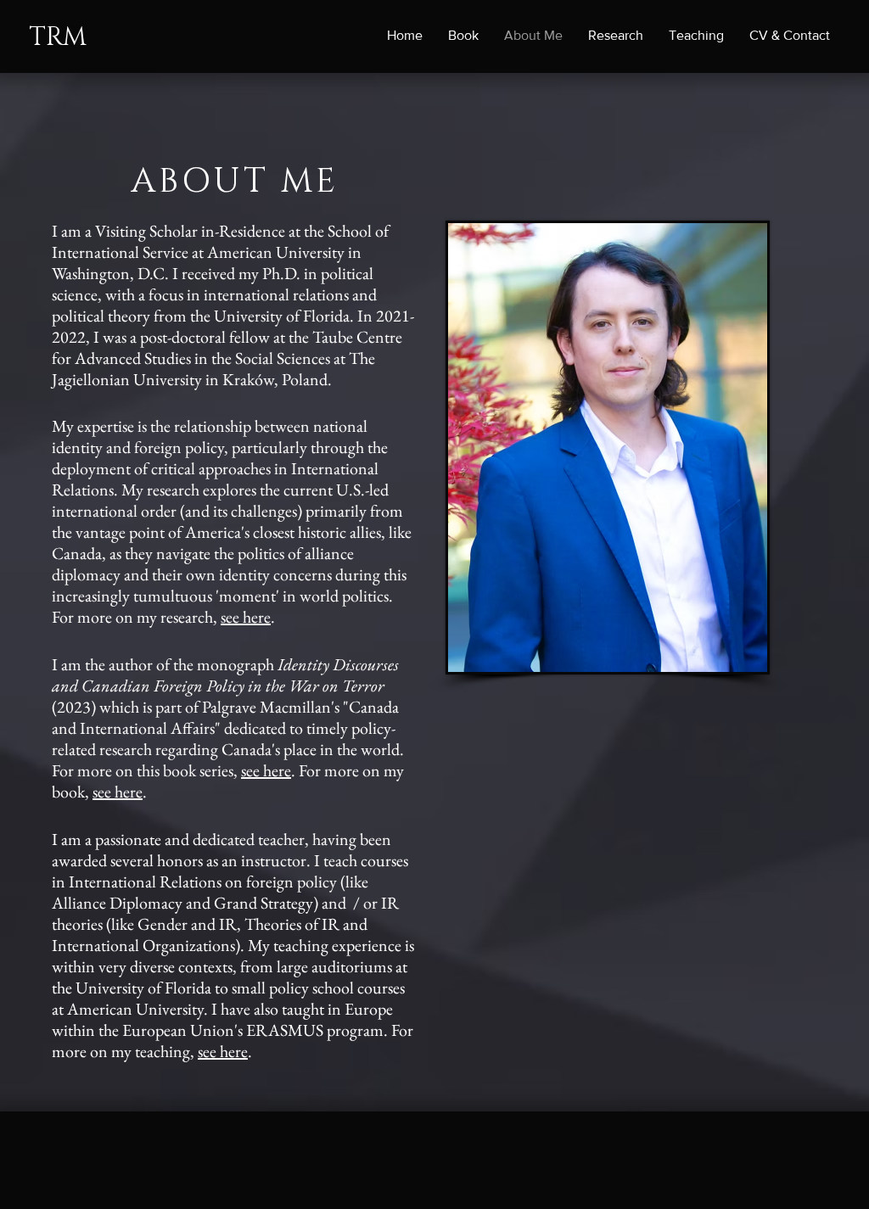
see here (246, 617)
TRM (58, 37)
